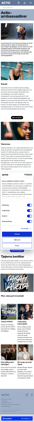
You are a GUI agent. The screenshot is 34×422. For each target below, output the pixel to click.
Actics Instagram (17, 250)
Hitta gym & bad (6, 399)
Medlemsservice (6, 402)
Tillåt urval (17, 240)
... (1, 7)
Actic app (4, 401)
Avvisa (17, 245)
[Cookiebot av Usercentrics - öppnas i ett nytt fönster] (24, 175)
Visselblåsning (5, 406)
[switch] (29, 210)
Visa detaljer (25, 228)
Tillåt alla (17, 234)
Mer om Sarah (17, 117)
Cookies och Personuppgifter (10, 404)
